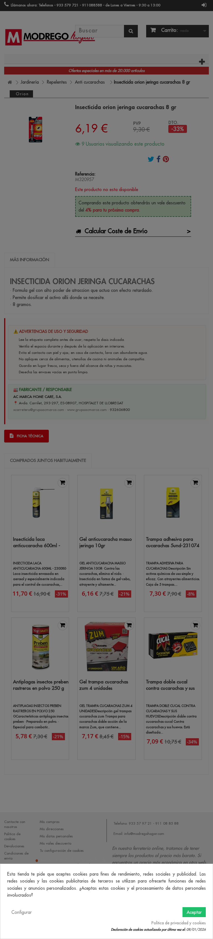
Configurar (21, 912)
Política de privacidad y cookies (178, 922)
